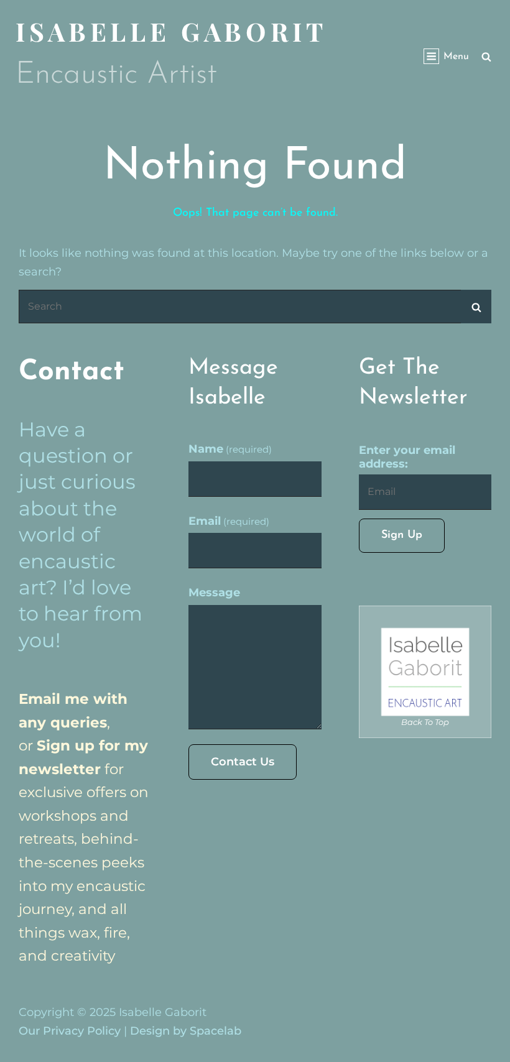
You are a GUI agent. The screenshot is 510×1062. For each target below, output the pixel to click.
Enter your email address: (407, 457)
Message (214, 592)
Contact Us (242, 762)
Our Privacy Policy (70, 1031)
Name (230, 449)
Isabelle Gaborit (171, 31)
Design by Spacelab (185, 1031)
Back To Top (425, 722)
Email (228, 521)
